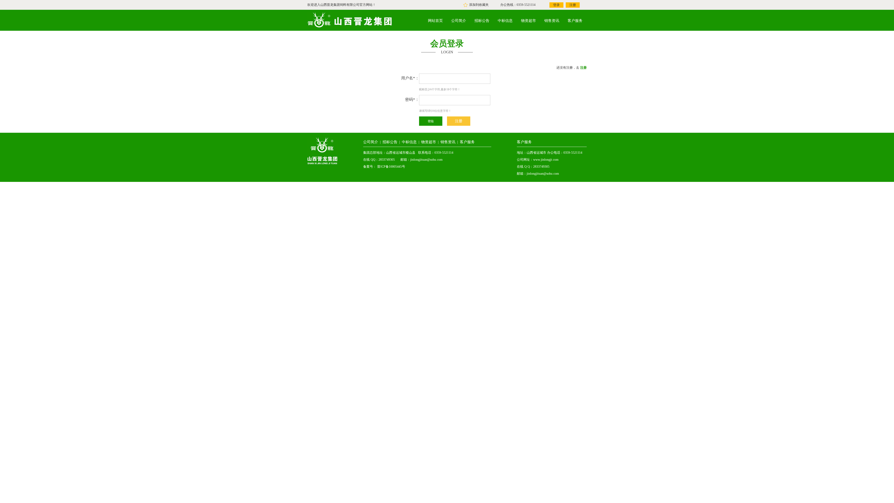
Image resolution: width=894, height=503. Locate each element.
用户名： (410, 78)
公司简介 (458, 21)
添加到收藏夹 (479, 5)
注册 (572, 5)
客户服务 (575, 21)
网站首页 (435, 21)
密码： (412, 99)
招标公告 (481, 21)
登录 (556, 5)
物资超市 (528, 21)
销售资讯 (551, 21)
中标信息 (505, 21)
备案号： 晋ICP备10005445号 (384, 166)
